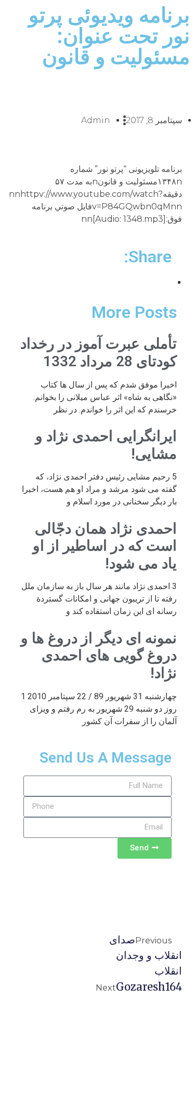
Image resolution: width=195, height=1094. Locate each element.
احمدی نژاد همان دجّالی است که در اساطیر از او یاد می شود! (105, 546)
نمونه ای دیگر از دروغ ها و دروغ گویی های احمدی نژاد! (99, 656)
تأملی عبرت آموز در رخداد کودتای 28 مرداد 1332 (98, 352)
